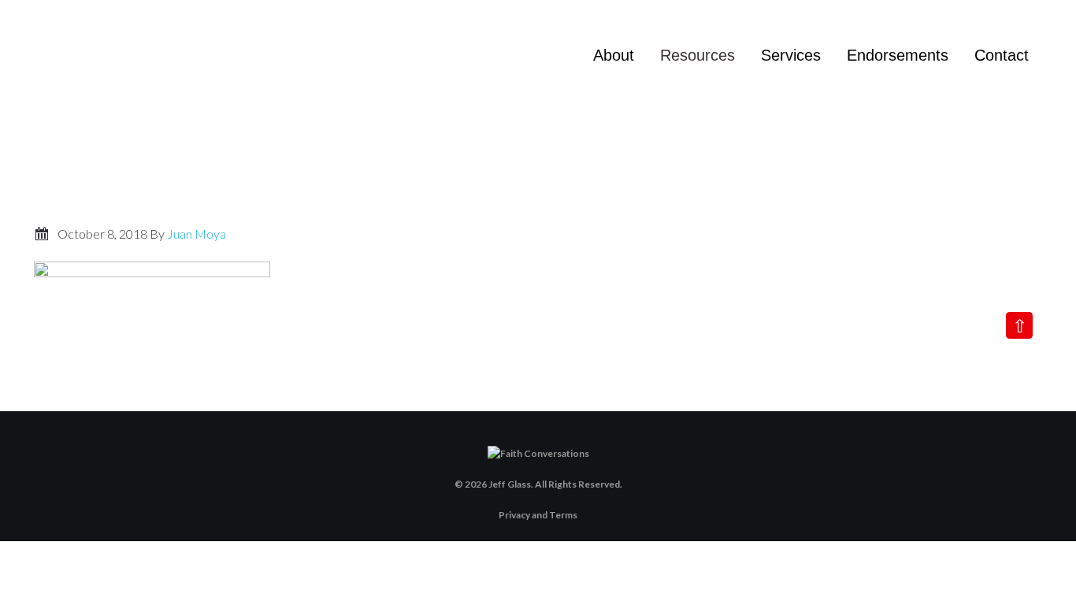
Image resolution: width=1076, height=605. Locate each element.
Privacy (514, 515)
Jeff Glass (509, 484)
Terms (563, 515)
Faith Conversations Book (173, 63)
